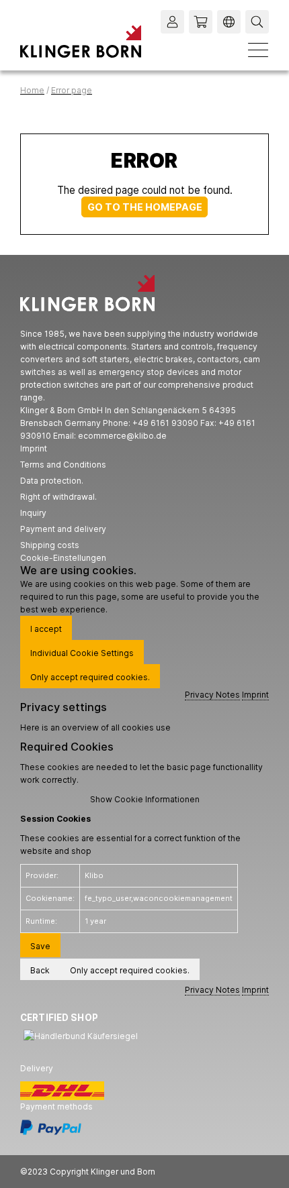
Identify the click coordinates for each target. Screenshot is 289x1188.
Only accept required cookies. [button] (90, 677)
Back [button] (40, 970)
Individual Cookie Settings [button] (82, 653)
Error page (71, 90)
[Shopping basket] (200, 22)
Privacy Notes (212, 695)
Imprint (255, 695)
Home (32, 90)
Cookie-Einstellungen (63, 558)
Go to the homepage (144, 207)
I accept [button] (46, 629)
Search (259, 21)
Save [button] (40, 946)
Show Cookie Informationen (145, 799)
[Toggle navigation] (258, 49)
